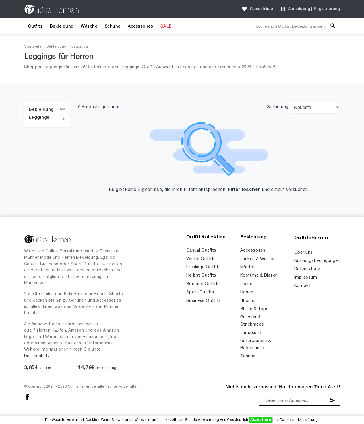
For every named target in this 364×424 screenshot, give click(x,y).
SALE (166, 26)
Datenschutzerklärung (299, 419)
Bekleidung (62, 26)
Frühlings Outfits (203, 267)
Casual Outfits (201, 250)
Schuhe (113, 26)
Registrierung (327, 9)
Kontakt (302, 286)
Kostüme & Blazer (258, 275)
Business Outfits (203, 301)
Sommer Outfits (203, 284)
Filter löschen (244, 190)
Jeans (246, 284)
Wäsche (89, 26)
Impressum (305, 277)
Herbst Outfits (201, 275)
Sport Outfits (200, 292)
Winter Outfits (201, 259)
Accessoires (140, 26)
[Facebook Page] (27, 396)
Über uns (303, 252)
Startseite (33, 46)
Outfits (35, 26)
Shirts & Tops (254, 309)
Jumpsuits (251, 333)
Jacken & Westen (258, 259)
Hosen (246, 292)
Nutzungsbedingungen (317, 261)
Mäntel (247, 267)
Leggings (79, 46)
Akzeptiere (260, 419)
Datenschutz (37, 356)
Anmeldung (299, 9)
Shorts (247, 301)
